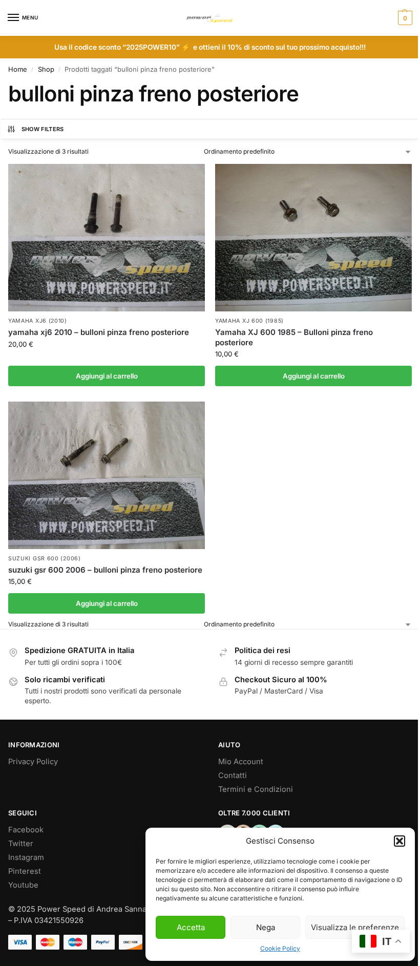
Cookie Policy (280, 948)
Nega (265, 927)
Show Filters (43, 129)
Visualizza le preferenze (355, 927)
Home (17, 69)
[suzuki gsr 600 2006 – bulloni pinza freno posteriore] (106, 475)
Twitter (20, 843)
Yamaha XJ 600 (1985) (249, 321)
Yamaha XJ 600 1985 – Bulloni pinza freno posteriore (294, 337)
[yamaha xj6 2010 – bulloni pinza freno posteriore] (106, 237)
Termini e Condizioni (255, 789)
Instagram (26, 857)
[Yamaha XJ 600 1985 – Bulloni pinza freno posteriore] (313, 237)
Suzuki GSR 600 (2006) (44, 558)
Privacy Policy (33, 761)
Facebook (26, 829)
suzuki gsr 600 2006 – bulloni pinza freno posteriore (105, 570)
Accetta (191, 927)
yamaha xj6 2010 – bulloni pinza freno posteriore (98, 332)
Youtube (23, 885)
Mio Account (240, 761)
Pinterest (24, 871)
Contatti (232, 775)
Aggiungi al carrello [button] (107, 376)
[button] (399, 841)
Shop (46, 69)
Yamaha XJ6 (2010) (37, 321)
